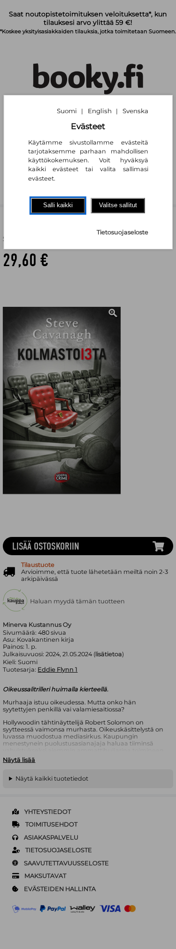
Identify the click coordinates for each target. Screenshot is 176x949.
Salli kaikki (58, 205)
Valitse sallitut (118, 205)
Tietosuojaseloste (122, 232)
